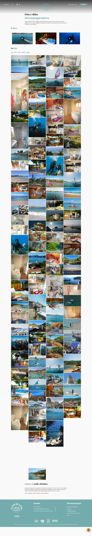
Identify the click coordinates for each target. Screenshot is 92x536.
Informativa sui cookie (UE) (64, 524)
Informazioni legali (74, 524)
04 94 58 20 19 (37, 506)
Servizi (19, 52)
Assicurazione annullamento (73, 513)
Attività (23, 52)
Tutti (12, 52)
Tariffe (68, 515)
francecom (44, 524)
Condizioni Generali (71, 511)
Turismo (28, 52)
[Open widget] (89, 530)
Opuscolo (69, 509)
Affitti (15, 52)
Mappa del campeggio (72, 506)
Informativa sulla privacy (52, 524)
